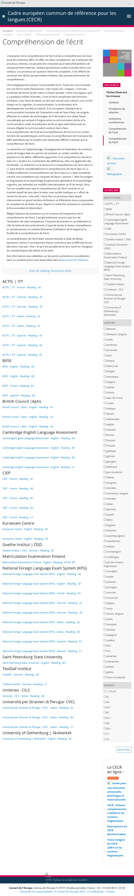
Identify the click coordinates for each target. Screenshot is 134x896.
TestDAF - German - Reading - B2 (20, 674)
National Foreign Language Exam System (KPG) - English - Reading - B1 (41, 583)
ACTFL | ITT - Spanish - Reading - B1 (22, 354)
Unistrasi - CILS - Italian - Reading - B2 (23, 696)
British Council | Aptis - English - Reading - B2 (27, 426)
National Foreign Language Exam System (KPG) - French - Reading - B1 (41, 593)
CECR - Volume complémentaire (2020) (116, 809)
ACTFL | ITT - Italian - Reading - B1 (21, 325)
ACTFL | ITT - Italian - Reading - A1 (21, 316)
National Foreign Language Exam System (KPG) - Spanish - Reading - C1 (42, 651)
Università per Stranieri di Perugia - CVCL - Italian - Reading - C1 (37, 727)
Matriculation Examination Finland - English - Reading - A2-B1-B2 (38, 562)
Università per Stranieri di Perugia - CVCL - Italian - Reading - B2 (38, 717)
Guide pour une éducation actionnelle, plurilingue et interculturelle (116, 791)
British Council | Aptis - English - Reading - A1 (27, 407)
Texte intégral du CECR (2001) (116, 843)
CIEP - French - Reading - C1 (17, 517)
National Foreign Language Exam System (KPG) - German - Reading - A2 (42, 612)
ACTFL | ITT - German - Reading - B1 (22, 306)
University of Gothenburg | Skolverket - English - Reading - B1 (37, 738)
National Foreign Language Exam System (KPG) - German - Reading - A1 (42, 602)
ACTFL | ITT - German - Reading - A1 (22, 297)
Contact (110, 891)
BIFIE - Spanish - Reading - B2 (18, 395)
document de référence (75, 260)
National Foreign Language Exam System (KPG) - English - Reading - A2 (41, 574)
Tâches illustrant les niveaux (116, 94)
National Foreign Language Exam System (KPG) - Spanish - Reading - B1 (42, 641)
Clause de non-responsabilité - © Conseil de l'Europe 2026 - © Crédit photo (62, 891)
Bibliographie (114, 174)
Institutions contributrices (116, 120)
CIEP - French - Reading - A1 (17, 478)
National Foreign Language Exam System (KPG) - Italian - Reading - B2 (41, 631)
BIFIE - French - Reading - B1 (18, 385)
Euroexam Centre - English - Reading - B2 (25, 538)
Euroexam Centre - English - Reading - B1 (25, 529)
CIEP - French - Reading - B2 (18, 507)
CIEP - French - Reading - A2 (17, 488)
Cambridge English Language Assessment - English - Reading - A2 (38, 438)
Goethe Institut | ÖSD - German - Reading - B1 (28, 550)
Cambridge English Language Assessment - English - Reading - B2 (38, 457)
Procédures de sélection (117, 110)
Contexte (114, 102)
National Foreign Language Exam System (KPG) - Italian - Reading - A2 (41, 622)
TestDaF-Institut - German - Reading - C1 (25, 684)
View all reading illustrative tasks (50, 270)
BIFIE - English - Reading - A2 (18, 366)
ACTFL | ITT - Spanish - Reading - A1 (22, 335)
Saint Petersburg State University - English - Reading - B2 (34, 662)
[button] (67, 3)
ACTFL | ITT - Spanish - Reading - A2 (22, 345)
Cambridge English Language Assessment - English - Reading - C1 (38, 467)
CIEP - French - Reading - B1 (18, 498)
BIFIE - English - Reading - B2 (18, 376)
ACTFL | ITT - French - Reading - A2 (21, 287)
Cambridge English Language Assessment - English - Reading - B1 (38, 447)
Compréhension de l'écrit (118, 140)
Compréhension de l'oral (118, 130)
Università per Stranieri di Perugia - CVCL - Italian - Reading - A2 (37, 707)
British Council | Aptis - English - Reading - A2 (27, 416)
